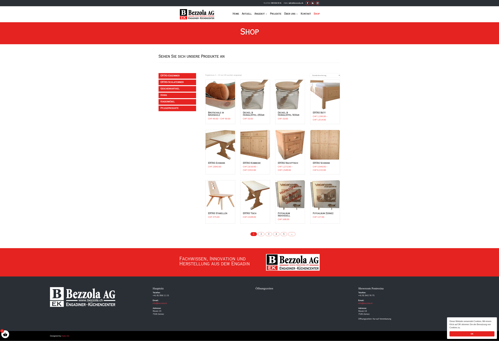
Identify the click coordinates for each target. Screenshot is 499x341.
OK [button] (472, 334)
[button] (461, 327)
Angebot (259, 14)
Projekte (275, 14)
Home (236, 14)
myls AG (65, 336)
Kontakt (306, 14)
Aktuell (247, 14)
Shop (317, 14)
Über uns (289, 14)
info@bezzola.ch (160, 303)
